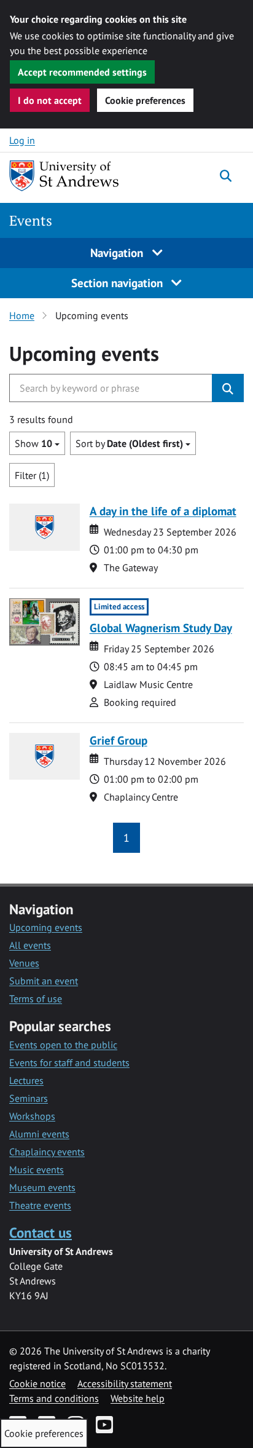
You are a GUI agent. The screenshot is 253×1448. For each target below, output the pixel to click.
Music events (36, 1169)
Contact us (40, 1232)
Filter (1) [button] (32, 475)
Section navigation (118, 282)
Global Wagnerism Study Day (161, 627)
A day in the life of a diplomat (163, 510)
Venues (24, 963)
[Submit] (228, 388)
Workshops (32, 1116)
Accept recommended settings (82, 72)
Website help (138, 1398)
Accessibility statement (124, 1383)
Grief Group (118, 740)
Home (21, 315)
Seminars (28, 1098)
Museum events (42, 1187)
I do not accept (50, 100)
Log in (22, 140)
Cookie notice (37, 1383)
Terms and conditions (54, 1398)
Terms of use (35, 998)
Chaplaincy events (47, 1151)
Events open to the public (63, 1045)
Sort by (129, 443)
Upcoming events (45, 927)
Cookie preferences (145, 100)
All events (30, 945)
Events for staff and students (69, 1062)
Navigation (118, 252)
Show (33, 443)
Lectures (26, 1080)
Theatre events (40, 1205)
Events (30, 220)
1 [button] (126, 838)
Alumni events (39, 1134)
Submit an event (43, 981)
